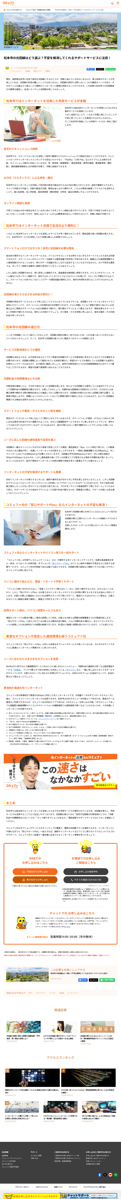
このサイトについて (41, 1187)
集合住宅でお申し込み (37, 879)
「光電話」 (16, 669)
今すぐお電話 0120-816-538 (87, 879)
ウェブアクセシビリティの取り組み (94, 1187)
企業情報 (5, 1155)
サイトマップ (73, 1187)
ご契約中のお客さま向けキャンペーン (67, 1158)
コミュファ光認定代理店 (10, 1167)
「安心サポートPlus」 (60, 563)
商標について (58, 1187)
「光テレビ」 (70, 669)
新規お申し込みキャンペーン (96, 1158)
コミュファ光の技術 (9, 1161)
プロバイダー (41, 993)
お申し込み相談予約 (88, 871)
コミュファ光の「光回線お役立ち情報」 (38, 10)
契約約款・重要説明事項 (62, 1161)
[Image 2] (105, 1174)
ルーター (52, 993)
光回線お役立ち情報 (93, 1164)
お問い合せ (34, 1158)
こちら (67, 926)
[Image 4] (110, 1174)
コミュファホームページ (48, 719)
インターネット (16, 71)
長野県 (47, 71)
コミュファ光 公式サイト (14, 10)
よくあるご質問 (36, 1155)
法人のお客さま (7, 1164)
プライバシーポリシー (22, 1187)
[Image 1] (100, 1174)
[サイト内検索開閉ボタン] (112, 3)
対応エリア (38, 71)
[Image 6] (115, 1174)
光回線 (27, 71)
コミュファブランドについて (12, 1158)
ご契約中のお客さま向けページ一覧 (66, 1155)
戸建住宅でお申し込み (37, 871)
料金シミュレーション (93, 1161)
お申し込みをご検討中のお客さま (97, 1155)
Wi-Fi (30, 993)
